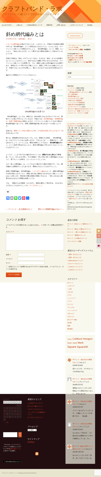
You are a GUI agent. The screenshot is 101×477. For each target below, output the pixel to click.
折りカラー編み (72, 320)
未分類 (69, 323)
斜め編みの (76, 58)
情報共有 (49, 25)
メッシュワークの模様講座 (76, 102)
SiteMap (89, 25)
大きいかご (70, 313)
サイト (8, 263)
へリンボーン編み (38, 171)
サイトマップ (72, 90)
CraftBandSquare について (75, 260)
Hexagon (88, 338)
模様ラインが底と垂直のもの (24, 131)
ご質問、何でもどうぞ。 (75, 254)
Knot (69, 343)
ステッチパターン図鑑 (76, 49)
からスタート (76, 60)
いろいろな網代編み (13, 44)
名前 (8, 255)
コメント (10, 232)
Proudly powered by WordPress (27, 473)
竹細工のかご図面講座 (75, 100)
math (74, 343)
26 (9, 417)
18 (7, 414)
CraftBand (77, 338)
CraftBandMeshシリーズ (34, 25)
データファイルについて (35, 417)
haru (30, 39)
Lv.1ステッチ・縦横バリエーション (79, 111)
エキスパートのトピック (75, 263)
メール (9, 259)
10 (4, 411)
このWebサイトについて (75, 267)
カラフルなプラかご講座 (75, 98)
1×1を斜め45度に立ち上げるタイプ (49, 131)
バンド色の (85, 62)
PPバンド (70, 283)
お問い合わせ (61, 25)
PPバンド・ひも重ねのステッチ (77, 238)
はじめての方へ (7, 25)
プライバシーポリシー (9, 473)
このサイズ (70, 286)
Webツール (79, 54)
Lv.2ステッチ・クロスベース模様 (78, 113)
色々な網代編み (73, 94)
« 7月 (6, 422)
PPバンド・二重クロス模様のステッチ (79, 232)
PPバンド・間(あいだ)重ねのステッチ (79, 229)
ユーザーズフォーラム (75, 107)
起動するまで (73, 198)
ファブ (69, 301)
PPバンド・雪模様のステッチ (76, 235)
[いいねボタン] (7, 191)
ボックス (70, 304)
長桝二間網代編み (15, 121)
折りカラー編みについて (35, 406)
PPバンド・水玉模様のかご (19, 209)
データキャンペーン (75, 45)
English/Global (75, 36)
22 (17, 414)
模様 (68, 326)
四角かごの (76, 56)
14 (15, 411)
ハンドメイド (71, 298)
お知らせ (19, 25)
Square (71, 347)
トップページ (72, 88)
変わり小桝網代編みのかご (51, 209)
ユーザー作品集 (74, 47)
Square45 (82, 347)
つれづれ (70, 292)
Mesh (80, 342)
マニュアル (70, 307)
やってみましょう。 (37, 185)
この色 (69, 289)
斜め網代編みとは (73, 96)
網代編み (23, 39)
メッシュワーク (72, 310)
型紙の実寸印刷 (73, 105)
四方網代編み (48, 119)
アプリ (69, 295)
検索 (20, 435)
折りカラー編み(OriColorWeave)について (80, 109)
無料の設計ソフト (15, 449)
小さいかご (70, 316)
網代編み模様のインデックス (78, 92)
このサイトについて (76, 25)
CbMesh (69, 339)
